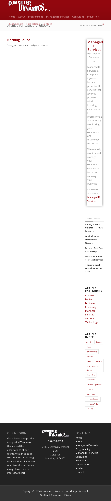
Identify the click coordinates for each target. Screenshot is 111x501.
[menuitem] (12, 16)
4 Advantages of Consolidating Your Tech (94, 268)
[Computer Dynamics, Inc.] (29, 6)
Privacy (67, 495)
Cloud (88, 347)
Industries (80, 460)
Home (78, 437)
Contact (79, 472)
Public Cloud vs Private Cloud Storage (92, 239)
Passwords (90, 380)
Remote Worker (92, 404)
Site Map (44, 495)
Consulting (81, 456)
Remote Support (92, 399)
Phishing (89, 389)
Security (89, 318)
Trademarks (56, 495)
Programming (83, 449)
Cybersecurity (91, 352)
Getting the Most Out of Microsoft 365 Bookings (94, 227)
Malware (89, 356)
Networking (90, 375)
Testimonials (82, 464)
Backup (89, 299)
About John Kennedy (86, 445)
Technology (91, 322)
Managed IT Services (94, 361)
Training (89, 409)
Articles (79, 468)
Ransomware (91, 394)
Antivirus (90, 295)
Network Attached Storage (93, 368)
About (78, 441)
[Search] (102, 24)
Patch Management (93, 384)
